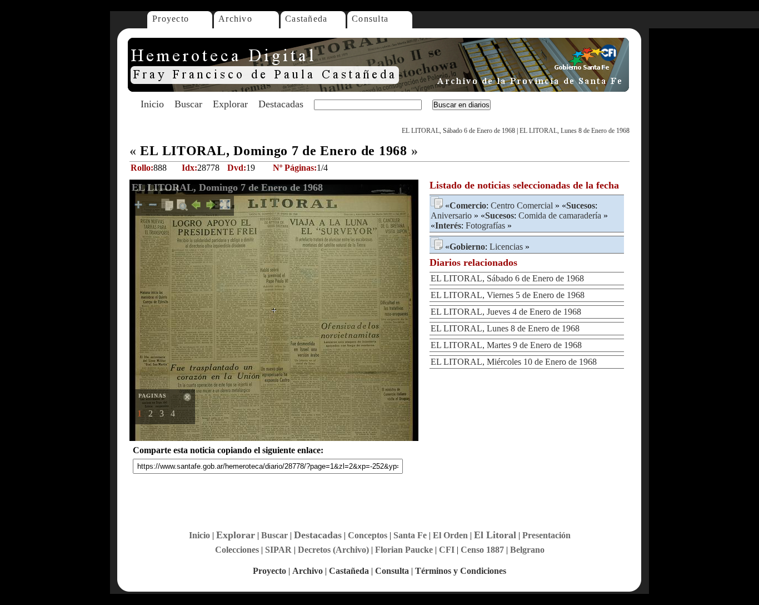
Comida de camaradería (559, 215)
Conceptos (367, 535)
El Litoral (495, 534)
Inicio (152, 104)
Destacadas (280, 104)
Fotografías (485, 225)
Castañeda (306, 18)
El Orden (450, 535)
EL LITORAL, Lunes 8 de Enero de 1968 (575, 131)
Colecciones (237, 549)
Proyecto (170, 18)
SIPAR (278, 549)
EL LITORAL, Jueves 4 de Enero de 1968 (506, 311)
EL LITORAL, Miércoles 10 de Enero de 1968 (514, 361)
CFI (447, 549)
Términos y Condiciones (460, 571)
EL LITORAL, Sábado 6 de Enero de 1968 (458, 131)
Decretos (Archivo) (333, 549)
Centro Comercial (522, 205)
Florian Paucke (404, 549)
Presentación (546, 535)
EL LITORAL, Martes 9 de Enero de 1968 (506, 345)
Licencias (506, 246)
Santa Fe (410, 535)
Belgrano (527, 549)
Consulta (370, 18)
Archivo (235, 18)
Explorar (230, 104)
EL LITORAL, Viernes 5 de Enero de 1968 (508, 295)
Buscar (188, 104)
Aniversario (451, 215)
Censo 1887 (482, 549)
